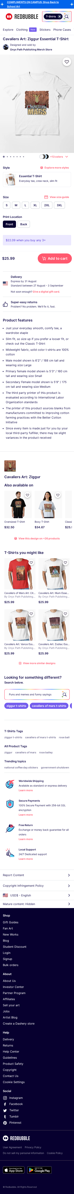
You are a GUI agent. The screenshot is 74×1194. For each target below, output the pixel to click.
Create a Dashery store (18, 1023)
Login (6, 953)
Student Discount (14, 946)
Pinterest (15, 1122)
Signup (7, 959)
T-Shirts (9, 731)
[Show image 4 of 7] (13, 156)
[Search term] (66, 16)
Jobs (6, 1011)
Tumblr (14, 1116)
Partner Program (14, 993)
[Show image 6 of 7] (20, 156)
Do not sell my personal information (23, 1153)
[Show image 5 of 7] (17, 156)
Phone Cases (62, 29)
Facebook (16, 1104)
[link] (16, 706)
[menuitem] (8, 29)
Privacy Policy (33, 1147)
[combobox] (56, 16)
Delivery (8, 1039)
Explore (8, 29)
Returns (8, 1045)
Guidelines (10, 1057)
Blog (6, 940)
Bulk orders (10, 965)
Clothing (25, 29)
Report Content (13, 875)
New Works (10, 934)
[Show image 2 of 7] (7, 156)
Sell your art (11, 1005)
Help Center (11, 1051)
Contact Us (10, 1076)
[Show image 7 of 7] (23, 156)
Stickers (45, 29)
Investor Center (13, 987)
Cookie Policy (55, 1153)
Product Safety (13, 1063)
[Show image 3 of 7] (10, 156)
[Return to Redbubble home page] (22, 16)
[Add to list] (67, 61)
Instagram (16, 1098)
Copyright (10, 1070)
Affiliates (9, 999)
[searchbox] (37, 694)
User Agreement (12, 1147)
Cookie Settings (14, 1082)
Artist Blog (10, 1017)
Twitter (14, 1110)
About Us (9, 981)
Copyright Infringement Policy (23, 885)
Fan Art (8, 928)
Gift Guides (10, 922)
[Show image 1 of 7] (4, 157)
